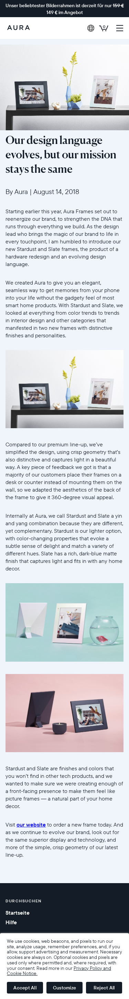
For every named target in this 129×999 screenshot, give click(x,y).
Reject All (104, 988)
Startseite (18, 912)
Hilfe (11, 922)
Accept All (24, 988)
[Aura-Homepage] (18, 28)
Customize (64, 988)
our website (31, 824)
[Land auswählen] (90, 28)
